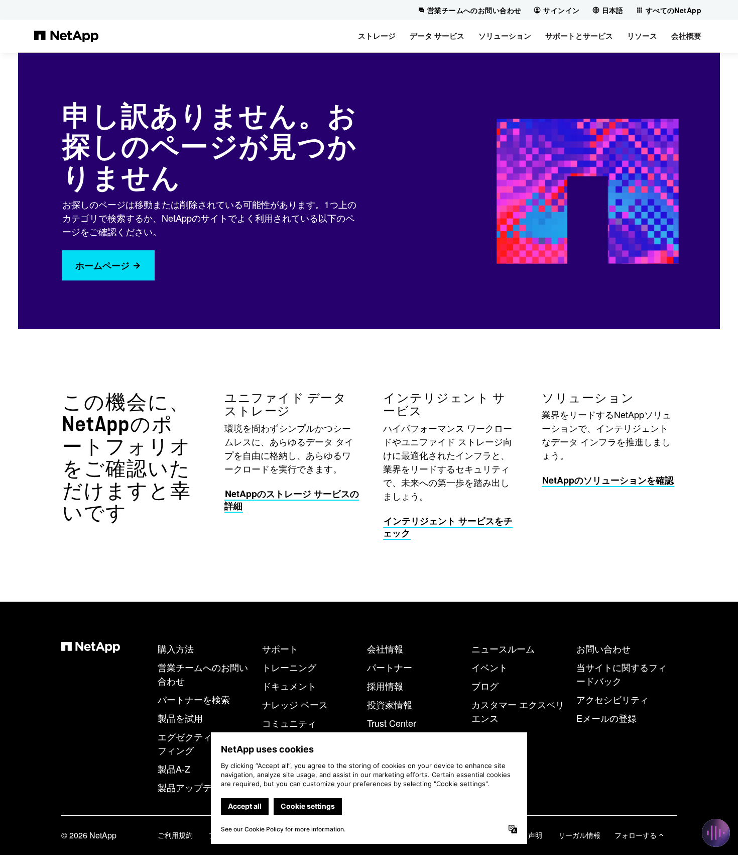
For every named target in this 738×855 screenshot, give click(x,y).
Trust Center (391, 722)
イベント (489, 667)
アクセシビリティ (612, 699)
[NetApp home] (66, 36)
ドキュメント (289, 685)
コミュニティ (289, 722)
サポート (280, 648)
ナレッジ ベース (295, 704)
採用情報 (385, 685)
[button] (377, 36)
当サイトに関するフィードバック (621, 673)
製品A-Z (174, 768)
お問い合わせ (603, 648)
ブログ (485, 685)
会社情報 (385, 648)
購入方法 (176, 648)
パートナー (389, 667)
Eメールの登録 (606, 717)
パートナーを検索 (194, 699)
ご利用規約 (175, 835)
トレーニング (289, 667)
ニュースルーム (503, 648)
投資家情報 (389, 704)
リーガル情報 (579, 835)
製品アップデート (194, 787)
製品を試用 (180, 717)
